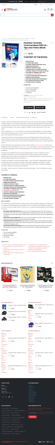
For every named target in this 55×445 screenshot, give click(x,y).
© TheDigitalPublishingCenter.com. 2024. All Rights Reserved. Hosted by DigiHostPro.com (14, 442)
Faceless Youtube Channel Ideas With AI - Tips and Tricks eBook (23, 305)
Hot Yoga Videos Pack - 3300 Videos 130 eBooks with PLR (45, 286)
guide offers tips (25, 147)
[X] (48, 5)
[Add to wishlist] (16, 268)
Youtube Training (27, 102)
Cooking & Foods (6, 412)
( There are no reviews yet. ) (36, 49)
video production (39, 145)
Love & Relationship (15, 419)
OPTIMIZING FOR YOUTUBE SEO (33, 74)
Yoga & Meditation (6, 433)
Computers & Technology (47, 98)
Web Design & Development (8, 431)
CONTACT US (4, 4)
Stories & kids (5, 429)
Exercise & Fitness (15, 412)
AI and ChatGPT (29, 98)
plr (21, 424)
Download (29, 107)
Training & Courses (14, 429)
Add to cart (40, 107)
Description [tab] (4, 117)
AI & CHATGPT (40, 95)
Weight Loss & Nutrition (20, 431)
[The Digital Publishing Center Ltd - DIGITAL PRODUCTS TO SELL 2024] (10, 9)
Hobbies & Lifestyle (16, 415)
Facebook (25, 112)
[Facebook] (46, 5)
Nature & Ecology (16, 422)
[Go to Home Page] (1, 38)
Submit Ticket (4, 389)
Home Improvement (6, 417)
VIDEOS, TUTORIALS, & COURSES (30, 96)
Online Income (47, 100)
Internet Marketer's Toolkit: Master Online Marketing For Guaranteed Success (26, 338)
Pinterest (30, 112)
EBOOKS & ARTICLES (33, 95)
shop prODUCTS (33, 1)
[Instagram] (53, 5)
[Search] (52, 15)
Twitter (27, 112)
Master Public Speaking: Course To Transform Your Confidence (23, 365)
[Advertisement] (27, 27)
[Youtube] (50, 5)
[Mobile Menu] (2, 9)
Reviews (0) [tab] (34, 117)
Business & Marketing (37, 98)
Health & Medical (6, 415)
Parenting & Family (15, 424)
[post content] (9, 274)
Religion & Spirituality (18, 426)
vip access (26, 1)
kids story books (5, 419)
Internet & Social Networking (29, 100)
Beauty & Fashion (15, 408)
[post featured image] (4, 307)
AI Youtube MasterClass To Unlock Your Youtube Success (9, 286)
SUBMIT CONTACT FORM (6, 393)
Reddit (35, 112)
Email (32, 112)
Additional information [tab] (22, 117)
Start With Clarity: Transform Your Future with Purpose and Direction (24, 352)
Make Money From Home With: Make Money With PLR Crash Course (24, 311)
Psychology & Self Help (7, 426)
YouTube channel (15, 131)
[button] (3, 52)
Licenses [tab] (12, 117)
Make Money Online (39, 100)
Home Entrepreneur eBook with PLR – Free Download (27, 286)
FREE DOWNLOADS (31, 284)
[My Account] (45, 10)
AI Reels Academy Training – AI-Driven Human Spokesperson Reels (23, 317)
